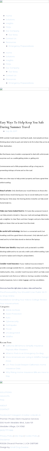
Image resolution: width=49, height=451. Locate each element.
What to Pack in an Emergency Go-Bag (24, 353)
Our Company (12, 31)
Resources (11, 42)
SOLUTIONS (6, 392)
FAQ (2, 400)
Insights (9, 23)
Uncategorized (13, 332)
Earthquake (11, 325)
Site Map (19, 436)
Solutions (10, 19)
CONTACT (4, 409)
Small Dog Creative (19, 447)
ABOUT (3, 405)
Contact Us (11, 38)
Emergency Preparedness (21, 46)
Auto (8, 317)
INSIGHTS (5, 396)
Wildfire (9, 336)
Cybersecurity (12, 321)
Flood (8, 329)
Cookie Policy (31, 436)
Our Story (13, 34)
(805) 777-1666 (6, 430)
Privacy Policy (6, 436)
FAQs (8, 27)
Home (9, 15)
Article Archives (13, 310)
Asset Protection (14, 314)
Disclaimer (5, 439)
